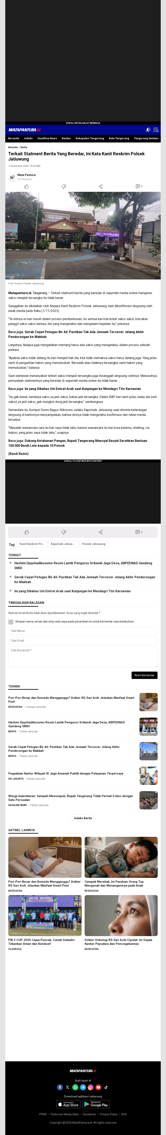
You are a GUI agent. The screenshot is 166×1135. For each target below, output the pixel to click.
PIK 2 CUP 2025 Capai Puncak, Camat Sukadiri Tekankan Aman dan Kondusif (41, 942)
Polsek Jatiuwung (93, 544)
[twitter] (68, 1087)
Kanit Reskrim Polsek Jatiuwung (33, 544)
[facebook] (60, 1087)
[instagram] (91, 1087)
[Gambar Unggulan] (83, 235)
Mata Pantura (26, 175)
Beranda (13, 147)
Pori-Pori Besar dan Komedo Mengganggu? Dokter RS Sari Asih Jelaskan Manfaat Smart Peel (71, 699)
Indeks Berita (83, 818)
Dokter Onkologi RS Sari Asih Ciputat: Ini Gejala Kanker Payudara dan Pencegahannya (118, 942)
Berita (24, 147)
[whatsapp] (75, 1087)
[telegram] (83, 1087)
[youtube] (98, 1087)
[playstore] (96, 1104)
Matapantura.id (19, 293)
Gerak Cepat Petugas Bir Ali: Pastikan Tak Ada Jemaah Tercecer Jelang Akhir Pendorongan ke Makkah (84, 579)
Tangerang (40, 293)
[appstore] (68, 1104)
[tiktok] (106, 1087)
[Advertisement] (83, 61)
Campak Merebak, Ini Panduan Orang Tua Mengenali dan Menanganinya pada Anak (114, 883)
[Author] (12, 177)
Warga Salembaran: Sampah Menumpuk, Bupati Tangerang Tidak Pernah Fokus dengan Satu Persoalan (70, 798)
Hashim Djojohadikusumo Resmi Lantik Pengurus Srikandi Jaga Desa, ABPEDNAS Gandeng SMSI (83, 565)
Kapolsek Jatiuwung (64, 544)
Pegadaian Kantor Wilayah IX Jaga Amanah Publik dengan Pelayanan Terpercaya (65, 773)
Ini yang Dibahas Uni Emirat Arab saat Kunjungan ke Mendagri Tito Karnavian (83, 389)
